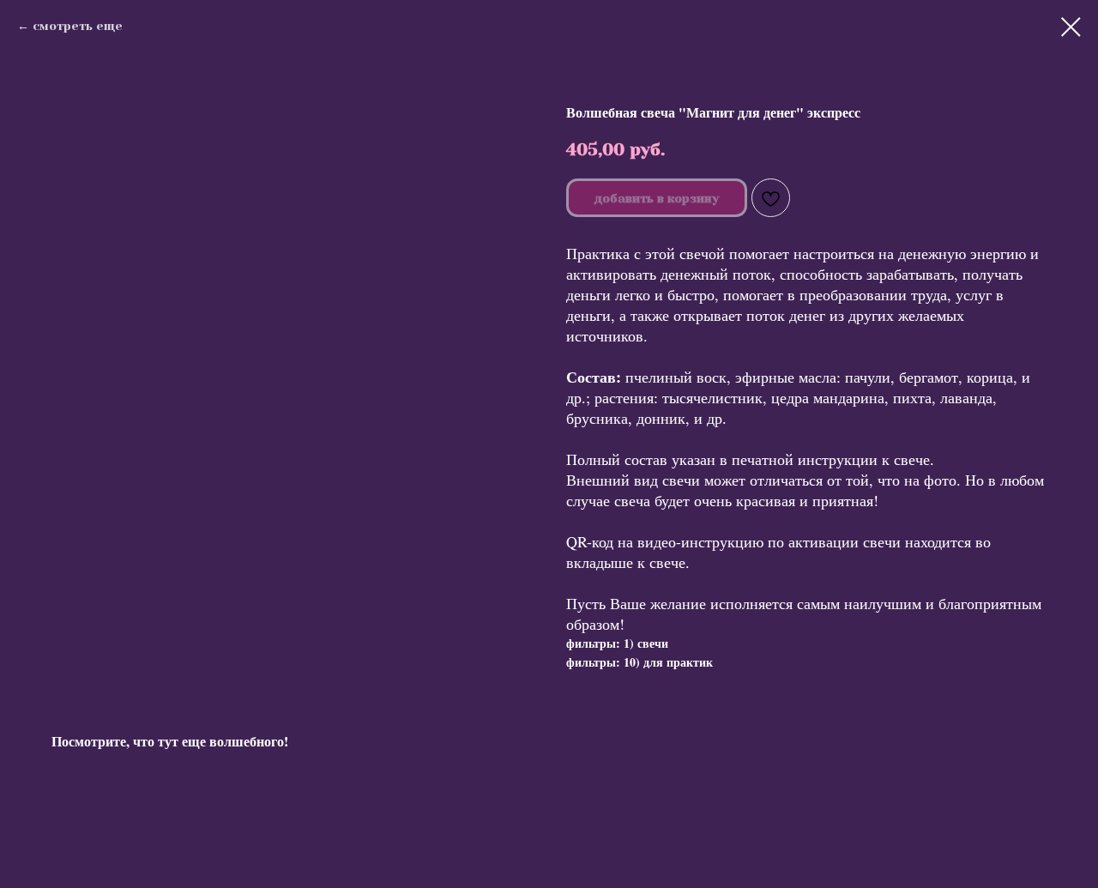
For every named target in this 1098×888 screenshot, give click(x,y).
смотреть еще (78, 26)
